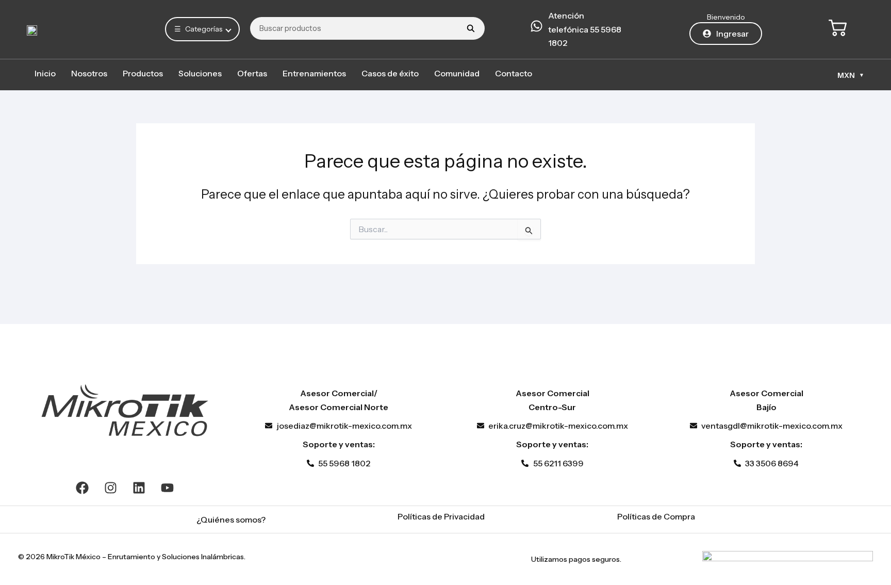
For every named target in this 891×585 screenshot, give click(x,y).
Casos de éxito (390, 73)
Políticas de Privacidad (441, 516)
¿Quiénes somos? (231, 519)
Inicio (45, 73)
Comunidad (457, 73)
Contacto (513, 73)
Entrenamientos (314, 73)
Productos (143, 73)
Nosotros (89, 73)
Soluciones (200, 73)
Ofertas (252, 73)
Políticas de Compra (656, 516)
